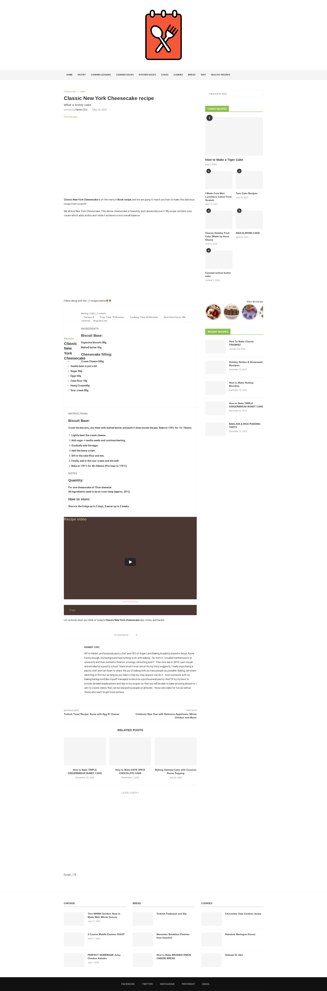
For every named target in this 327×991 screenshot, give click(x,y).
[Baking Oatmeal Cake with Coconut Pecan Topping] (176, 751)
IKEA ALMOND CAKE (248, 233)
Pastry (82, 75)
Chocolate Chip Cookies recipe (243, 913)
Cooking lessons (101, 75)
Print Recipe (70, 116)
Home (69, 75)
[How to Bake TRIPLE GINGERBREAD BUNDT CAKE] (85, 751)
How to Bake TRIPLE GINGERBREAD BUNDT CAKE (246, 405)
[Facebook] (250, 75)
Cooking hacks (125, 75)
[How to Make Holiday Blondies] (215, 388)
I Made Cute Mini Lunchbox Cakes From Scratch (218, 196)
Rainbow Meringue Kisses (240, 934)
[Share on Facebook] (141, 635)
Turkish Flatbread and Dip (172, 913)
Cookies (178, 75)
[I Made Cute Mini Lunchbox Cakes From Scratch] (218, 180)
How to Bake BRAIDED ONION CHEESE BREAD (174, 957)
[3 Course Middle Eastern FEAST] (74, 939)
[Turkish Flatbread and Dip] (143, 919)
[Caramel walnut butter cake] (218, 259)
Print (71, 338)
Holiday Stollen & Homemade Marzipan (246, 364)
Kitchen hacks (147, 75)
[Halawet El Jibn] (211, 960)
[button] (68, 258)
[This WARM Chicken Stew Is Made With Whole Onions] (74, 919)
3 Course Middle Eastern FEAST (106, 934)
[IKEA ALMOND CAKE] (249, 220)
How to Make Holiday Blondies (241, 384)
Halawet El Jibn (234, 955)
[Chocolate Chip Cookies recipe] (211, 919)
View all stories (255, 301)
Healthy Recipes (220, 75)
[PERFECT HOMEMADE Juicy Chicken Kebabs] (74, 960)
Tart (203, 75)
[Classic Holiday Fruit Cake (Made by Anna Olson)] (218, 220)
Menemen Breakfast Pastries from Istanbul (173, 936)
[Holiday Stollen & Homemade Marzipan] (215, 367)
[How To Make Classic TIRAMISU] (215, 347)
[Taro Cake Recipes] (249, 180)
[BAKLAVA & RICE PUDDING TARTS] (215, 429)
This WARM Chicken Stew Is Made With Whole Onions (104, 915)
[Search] (261, 75)
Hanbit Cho (81, 109)
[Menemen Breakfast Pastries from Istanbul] (143, 939)
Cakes (164, 75)
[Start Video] (130, 562)
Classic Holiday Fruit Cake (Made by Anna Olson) (217, 236)
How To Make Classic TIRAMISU (241, 343)
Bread (192, 75)
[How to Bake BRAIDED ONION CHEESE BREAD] (143, 960)
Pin (66, 338)
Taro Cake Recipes (247, 193)
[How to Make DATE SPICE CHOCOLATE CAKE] (130, 751)
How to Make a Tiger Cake (224, 159)
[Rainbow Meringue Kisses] (211, 939)
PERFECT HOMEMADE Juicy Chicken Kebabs (104, 957)
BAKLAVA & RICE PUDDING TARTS (244, 426)
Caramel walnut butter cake (218, 274)
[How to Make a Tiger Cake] (234, 136)
